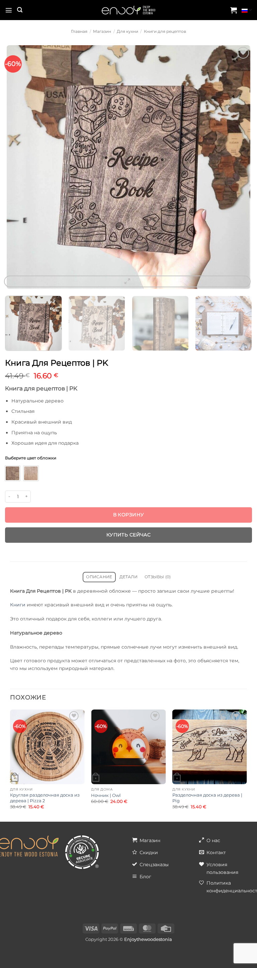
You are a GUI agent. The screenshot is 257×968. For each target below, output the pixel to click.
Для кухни (127, 31)
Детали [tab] (128, 577)
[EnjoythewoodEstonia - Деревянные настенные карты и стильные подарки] (128, 10)
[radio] (12, 473)
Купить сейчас (128, 535)
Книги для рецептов (165, 31)
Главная (79, 31)
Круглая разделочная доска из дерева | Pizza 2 (45, 797)
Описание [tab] (99, 577)
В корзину (128, 515)
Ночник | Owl (106, 795)
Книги (17, 605)
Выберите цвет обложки (30, 458)
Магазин (102, 31)
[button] (8, 10)
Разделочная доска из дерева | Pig (207, 797)
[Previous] (15, 167)
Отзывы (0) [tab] (158, 577)
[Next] (242, 167)
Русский (247, 10)
